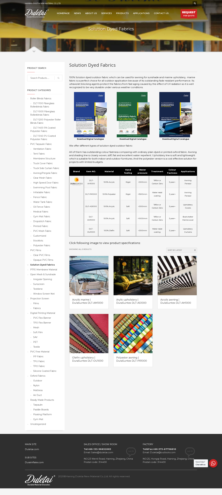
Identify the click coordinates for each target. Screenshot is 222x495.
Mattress (38, 390)
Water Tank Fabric (42, 202)
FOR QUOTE (189, 14)
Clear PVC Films (41, 255)
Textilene (38, 289)
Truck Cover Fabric (43, 163)
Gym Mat (38, 419)
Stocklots (38, 240)
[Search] (58, 78)
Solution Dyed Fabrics (42, 264)
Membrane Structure (44, 158)
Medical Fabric (40, 211)
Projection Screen (39, 298)
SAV (35, 337)
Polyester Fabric (41, 245)
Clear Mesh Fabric (42, 178)
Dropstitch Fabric (42, 221)
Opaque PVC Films (43, 260)
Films (36, 303)
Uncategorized (38, 424)
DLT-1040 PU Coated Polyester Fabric (43, 138)
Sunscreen (38, 284)
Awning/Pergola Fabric (45, 173)
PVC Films (35, 250)
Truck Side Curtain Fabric (46, 168)
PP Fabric (38, 356)
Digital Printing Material (42, 313)
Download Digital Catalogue (133, 139)
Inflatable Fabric (41, 192)
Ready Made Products (42, 400)
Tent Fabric (39, 153)
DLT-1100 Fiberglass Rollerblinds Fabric (42, 105)
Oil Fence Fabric (41, 206)
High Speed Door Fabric (46, 182)
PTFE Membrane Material (43, 269)
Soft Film (38, 332)
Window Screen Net (44, 293)
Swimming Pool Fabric (45, 187)
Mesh (36, 327)
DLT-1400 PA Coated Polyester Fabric (42, 129)
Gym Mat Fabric (41, 216)
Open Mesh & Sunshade (43, 274)
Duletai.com (32, 449)
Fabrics (37, 308)
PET (35, 342)
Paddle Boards (41, 409)
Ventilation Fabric (42, 149)
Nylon (36, 385)
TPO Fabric (39, 366)
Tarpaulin (38, 404)
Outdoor (37, 380)
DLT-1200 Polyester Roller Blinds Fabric (45, 121)
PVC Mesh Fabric (42, 231)
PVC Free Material (39, 351)
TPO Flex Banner (42, 322)
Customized (39, 235)
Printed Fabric (40, 226)
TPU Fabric (39, 361)
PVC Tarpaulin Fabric (41, 144)
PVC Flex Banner (42, 318)
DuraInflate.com (34, 462)
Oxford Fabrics (37, 375)
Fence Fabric (40, 197)
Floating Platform (42, 414)
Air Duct (37, 395)
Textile (36, 346)
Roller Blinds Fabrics (40, 98)
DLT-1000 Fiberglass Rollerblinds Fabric (42, 113)
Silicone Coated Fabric (44, 371)
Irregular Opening (42, 279)
